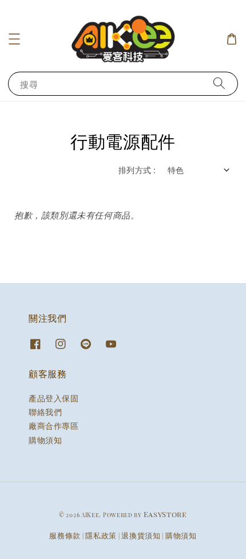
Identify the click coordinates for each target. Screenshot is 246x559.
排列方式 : (137, 170)
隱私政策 (101, 535)
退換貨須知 (141, 535)
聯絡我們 (45, 411)
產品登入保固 (54, 398)
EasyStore (165, 514)
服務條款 (65, 535)
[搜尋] (219, 83)
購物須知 (45, 440)
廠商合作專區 (54, 425)
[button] (14, 39)
